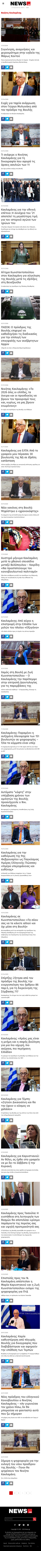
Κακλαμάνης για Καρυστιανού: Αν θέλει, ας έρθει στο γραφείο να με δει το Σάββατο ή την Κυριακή (20, 1161)
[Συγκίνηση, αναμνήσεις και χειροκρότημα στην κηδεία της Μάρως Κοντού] (20, 30)
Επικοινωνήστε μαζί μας (14, 1543)
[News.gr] (21, 3)
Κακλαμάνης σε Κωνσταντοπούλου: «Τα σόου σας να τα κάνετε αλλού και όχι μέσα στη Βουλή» (19, 921)
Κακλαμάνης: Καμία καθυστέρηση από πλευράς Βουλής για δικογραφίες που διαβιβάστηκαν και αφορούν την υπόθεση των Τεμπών (19, 1343)
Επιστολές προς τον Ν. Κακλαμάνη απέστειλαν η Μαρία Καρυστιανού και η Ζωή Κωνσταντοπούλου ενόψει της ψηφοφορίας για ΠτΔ (20, 1284)
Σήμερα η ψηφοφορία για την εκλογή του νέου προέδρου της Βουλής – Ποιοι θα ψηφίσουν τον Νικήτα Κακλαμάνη (19, 1467)
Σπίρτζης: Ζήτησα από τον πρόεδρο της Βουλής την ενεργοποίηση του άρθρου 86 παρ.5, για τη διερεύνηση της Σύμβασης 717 (19, 984)
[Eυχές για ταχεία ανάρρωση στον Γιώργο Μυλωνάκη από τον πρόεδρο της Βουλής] (20, 84)
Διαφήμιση (24, 1543)
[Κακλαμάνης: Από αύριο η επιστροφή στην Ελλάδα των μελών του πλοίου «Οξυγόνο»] (20, 601)
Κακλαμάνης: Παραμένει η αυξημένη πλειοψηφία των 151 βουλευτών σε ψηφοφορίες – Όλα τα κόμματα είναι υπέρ (20, 738)
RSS (31, 1546)
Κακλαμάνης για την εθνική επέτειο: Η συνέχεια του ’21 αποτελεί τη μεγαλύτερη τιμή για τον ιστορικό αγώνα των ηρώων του (19, 216)
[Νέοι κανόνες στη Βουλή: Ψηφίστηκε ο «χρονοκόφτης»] (20, 488)
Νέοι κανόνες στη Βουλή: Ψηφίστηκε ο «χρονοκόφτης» (19, 509)
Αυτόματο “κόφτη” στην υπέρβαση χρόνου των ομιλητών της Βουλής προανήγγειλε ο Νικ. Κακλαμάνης (16, 798)
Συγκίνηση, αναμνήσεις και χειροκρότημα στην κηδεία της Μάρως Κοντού (20, 53)
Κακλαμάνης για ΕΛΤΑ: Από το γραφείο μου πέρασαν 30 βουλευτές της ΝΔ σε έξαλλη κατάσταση (19, 455)
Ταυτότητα (26, 1546)
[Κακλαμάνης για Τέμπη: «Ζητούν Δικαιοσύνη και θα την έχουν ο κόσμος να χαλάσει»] (20, 1079)
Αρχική (5, 1543)
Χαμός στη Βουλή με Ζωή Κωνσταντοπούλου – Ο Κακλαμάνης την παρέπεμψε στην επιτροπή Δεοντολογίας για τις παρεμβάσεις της (19, 679)
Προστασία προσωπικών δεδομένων (12, 1546)
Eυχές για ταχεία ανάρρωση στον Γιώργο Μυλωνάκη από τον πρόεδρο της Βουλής (19, 106)
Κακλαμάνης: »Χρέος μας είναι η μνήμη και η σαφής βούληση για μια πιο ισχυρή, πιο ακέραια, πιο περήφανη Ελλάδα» (20, 1045)
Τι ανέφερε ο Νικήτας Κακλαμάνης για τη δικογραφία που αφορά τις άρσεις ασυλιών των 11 (18, 160)
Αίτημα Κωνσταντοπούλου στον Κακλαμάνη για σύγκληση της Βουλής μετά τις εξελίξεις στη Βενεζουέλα (20, 277)
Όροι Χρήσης (31, 1543)
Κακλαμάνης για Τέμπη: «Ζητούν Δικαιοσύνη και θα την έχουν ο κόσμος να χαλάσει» (18, 1104)
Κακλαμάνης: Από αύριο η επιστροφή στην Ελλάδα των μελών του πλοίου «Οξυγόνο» (20, 624)
